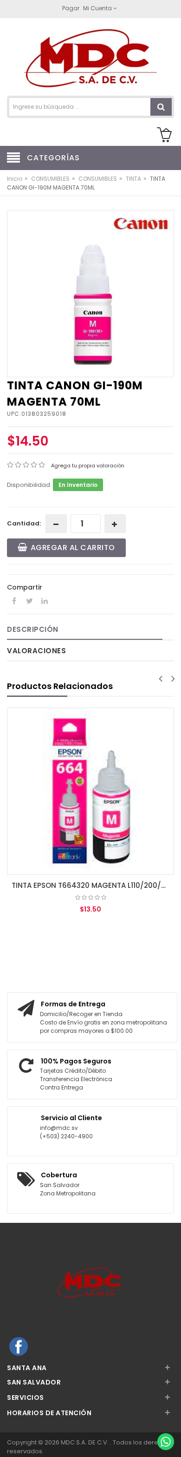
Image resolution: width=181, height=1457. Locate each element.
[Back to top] (165, 1421)
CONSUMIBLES (50, 179)
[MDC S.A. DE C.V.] (90, 58)
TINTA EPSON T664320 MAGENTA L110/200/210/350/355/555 (93, 885)
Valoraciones (36, 651)
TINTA (133, 179)
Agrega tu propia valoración (87, 465)
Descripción (32, 629)
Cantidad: (24, 523)
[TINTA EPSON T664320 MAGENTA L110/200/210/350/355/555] (90, 791)
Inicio (14, 179)
